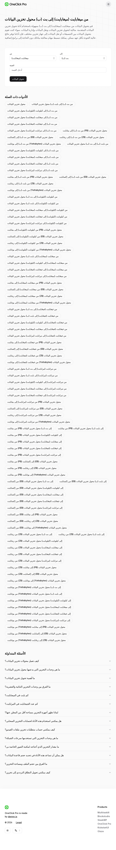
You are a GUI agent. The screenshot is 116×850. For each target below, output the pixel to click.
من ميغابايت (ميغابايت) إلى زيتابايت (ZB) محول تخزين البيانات (34, 296)
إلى (61, 54)
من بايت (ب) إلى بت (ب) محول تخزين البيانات (87, 143)
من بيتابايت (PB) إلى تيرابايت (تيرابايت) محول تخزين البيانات (34, 455)
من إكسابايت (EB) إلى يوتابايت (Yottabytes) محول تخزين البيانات (37, 527)
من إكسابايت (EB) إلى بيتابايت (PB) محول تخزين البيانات (32, 514)
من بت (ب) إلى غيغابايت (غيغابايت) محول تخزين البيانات (32, 124)
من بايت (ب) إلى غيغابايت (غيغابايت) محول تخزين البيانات (32, 163)
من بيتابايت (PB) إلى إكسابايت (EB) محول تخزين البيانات (32, 461)
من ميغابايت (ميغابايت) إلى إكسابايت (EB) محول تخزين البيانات (35, 289)
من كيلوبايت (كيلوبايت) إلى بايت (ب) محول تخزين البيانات (33, 203)
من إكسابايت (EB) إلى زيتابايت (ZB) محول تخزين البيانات (32, 521)
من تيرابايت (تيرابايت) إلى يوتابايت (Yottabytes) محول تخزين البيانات (38, 421)
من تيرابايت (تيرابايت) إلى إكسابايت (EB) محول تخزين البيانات (34, 408)
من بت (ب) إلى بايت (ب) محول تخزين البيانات (52, 104)
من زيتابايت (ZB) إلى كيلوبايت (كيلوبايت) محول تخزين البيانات (34, 541)
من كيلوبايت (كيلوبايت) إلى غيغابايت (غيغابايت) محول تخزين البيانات (37, 216)
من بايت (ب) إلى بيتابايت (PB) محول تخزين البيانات (30, 177)
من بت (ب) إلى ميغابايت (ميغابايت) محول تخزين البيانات (32, 117)
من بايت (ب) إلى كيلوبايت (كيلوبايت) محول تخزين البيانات (33, 150)
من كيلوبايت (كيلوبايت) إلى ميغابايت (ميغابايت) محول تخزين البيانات (37, 210)
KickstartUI (103, 827)
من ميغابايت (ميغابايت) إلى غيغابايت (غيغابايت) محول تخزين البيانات (37, 269)
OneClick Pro (104, 823)
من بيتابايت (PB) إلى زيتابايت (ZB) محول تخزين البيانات (31, 468)
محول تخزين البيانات (16, 104)
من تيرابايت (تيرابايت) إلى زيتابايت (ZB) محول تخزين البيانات (34, 415)
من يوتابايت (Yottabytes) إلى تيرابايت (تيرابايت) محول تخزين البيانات (38, 620)
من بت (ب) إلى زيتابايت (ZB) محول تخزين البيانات (82, 137)
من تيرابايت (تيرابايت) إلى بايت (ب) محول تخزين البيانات (32, 375)
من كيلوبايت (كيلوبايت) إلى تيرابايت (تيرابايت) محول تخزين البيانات (37, 223)
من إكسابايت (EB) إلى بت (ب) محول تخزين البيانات (30, 481)
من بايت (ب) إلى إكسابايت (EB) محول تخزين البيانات (82, 177)
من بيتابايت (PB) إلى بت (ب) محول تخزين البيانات (29, 428)
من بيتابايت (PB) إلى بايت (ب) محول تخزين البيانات (80, 428)
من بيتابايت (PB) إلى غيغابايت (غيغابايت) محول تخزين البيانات (34, 448)
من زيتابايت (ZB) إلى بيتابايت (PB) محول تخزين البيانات (31, 567)
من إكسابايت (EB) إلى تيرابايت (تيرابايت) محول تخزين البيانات (34, 507)
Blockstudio (104, 816)
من (11, 54)
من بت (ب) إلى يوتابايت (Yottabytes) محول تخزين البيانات (34, 143)
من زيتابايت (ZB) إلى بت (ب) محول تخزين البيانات (29, 534)
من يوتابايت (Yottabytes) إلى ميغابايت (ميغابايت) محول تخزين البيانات (39, 607)
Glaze (101, 831)
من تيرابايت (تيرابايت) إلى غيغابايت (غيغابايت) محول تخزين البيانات (36, 395)
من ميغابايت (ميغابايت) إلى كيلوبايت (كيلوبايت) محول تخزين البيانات (37, 263)
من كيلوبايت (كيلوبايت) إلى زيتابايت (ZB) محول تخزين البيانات (34, 243)
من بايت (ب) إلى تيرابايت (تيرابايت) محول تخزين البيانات (32, 170)
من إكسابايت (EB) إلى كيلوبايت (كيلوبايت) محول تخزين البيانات (35, 488)
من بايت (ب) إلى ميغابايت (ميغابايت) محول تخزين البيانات (33, 157)
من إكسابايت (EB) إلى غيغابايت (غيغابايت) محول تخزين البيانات (35, 501)
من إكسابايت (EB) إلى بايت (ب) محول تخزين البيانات (83, 481)
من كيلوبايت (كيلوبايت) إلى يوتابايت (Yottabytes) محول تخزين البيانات (39, 249)
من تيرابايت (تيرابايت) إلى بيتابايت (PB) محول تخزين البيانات (34, 402)
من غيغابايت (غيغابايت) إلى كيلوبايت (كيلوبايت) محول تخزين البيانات (37, 322)
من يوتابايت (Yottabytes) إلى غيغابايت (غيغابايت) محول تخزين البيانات (39, 613)
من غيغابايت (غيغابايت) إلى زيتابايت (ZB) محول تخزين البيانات (34, 355)
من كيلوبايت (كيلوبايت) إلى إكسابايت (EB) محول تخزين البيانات (35, 236)
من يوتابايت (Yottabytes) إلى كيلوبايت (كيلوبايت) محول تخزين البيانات (39, 600)
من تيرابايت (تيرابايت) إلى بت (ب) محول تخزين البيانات (31, 368)
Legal (19, 822)
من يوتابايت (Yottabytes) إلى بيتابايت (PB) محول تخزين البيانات (36, 627)
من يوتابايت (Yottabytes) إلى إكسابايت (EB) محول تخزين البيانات (37, 633)
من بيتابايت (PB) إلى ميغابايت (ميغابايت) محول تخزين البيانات (34, 441)
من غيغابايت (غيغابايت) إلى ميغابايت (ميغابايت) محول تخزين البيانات (37, 329)
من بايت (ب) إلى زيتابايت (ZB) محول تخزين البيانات (30, 183)
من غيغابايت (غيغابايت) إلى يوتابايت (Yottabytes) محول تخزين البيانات (39, 362)
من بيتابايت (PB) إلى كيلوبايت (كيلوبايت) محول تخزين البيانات (34, 435)
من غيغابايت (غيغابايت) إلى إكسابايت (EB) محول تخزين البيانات (35, 349)
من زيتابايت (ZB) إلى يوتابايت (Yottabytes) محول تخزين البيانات (36, 580)
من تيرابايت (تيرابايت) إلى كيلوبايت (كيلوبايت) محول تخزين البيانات (37, 382)
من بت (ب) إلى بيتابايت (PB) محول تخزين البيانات (85, 130)
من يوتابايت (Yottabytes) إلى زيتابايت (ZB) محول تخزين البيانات (36, 640)
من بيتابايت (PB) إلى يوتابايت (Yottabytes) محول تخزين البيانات (36, 474)
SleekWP (102, 820)
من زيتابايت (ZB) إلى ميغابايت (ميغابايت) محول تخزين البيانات (34, 547)
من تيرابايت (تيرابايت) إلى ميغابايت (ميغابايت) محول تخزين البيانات (37, 388)
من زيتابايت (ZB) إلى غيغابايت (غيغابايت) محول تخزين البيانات (34, 554)
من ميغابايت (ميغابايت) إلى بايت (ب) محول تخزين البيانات (33, 256)
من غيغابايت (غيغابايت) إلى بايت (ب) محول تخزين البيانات (32, 316)
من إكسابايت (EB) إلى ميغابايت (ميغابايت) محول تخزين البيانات (35, 494)
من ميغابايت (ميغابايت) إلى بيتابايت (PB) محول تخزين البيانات (34, 282)
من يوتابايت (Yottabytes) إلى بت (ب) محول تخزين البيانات (34, 587)
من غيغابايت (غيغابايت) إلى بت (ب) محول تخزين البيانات (32, 309)
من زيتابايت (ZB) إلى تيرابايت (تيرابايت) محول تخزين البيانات (34, 560)
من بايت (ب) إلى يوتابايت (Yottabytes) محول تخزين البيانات (34, 190)
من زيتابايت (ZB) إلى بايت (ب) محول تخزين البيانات (81, 534)
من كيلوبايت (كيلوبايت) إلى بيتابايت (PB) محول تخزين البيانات (34, 229)
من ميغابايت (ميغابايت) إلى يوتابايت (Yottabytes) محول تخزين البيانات (39, 302)
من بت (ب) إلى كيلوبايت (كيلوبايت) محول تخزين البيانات (32, 110)
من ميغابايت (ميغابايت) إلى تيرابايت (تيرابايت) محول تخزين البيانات (37, 276)
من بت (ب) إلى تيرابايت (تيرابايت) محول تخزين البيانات (31, 130)
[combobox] (33, 58)
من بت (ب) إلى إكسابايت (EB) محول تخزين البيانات (30, 137)
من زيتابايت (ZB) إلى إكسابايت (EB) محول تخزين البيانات (32, 574)
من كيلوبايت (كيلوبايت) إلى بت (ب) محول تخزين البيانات (32, 196)
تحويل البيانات (18, 79)
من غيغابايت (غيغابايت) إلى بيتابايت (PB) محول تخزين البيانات (34, 342)
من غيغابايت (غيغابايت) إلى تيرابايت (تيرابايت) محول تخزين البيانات (36, 335)
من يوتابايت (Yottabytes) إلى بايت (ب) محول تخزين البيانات (34, 593)
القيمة (12, 65)
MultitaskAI (103, 812)
